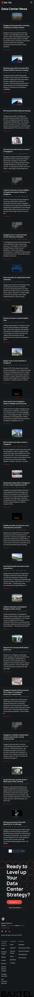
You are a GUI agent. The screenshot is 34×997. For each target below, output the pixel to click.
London (3, 960)
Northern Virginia (4, 953)
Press (12, 956)
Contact (12, 963)
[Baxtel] (6, 2)
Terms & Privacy (12, 952)
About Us (13, 948)
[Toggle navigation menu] (31, 2)
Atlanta (3, 957)
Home (12, 945)
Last (22, 851)
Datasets (21, 945)
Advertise (13, 960)
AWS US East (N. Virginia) (3, 969)
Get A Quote (22, 958)
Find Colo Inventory (24, 948)
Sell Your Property (24, 951)
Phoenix (3, 964)
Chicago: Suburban (4, 975)
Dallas (3, 948)
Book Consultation (15, 908)
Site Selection (23, 954)
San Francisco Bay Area (4, 981)
